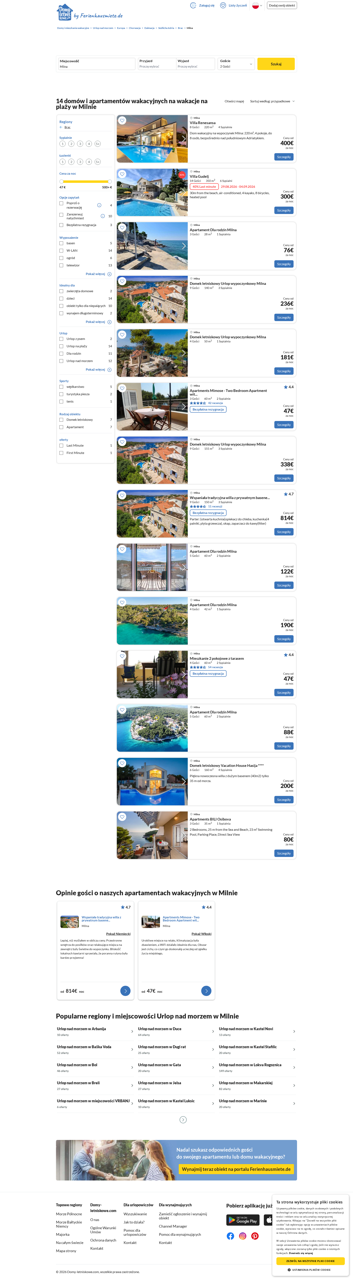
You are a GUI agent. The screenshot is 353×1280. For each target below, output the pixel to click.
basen (89, 243)
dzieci (89, 298)
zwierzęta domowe (89, 291)
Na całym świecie (69, 1242)
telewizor (89, 265)
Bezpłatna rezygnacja (89, 225)
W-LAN (89, 250)
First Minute (89, 453)
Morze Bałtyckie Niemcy (69, 1224)
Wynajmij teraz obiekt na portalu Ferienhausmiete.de (236, 1169)
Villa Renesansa (203, 123)
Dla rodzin (89, 353)
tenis (89, 401)
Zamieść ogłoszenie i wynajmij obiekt (183, 1216)
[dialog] (310, 1235)
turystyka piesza (89, 394)
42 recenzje (215, 403)
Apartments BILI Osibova (210, 819)
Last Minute (89, 445)
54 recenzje (215, 667)
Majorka (62, 1234)
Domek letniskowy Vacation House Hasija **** (227, 766)
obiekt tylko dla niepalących (89, 306)
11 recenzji (215, 506)
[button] (310, 1270)
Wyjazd (183, 60)
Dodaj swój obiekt (282, 5)
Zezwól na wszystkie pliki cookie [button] (310, 1261)
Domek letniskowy (89, 419)
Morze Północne (69, 1214)
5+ (97, 144)
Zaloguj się (206, 5)
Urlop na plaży (89, 346)
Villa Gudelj (199, 176)
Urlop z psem (89, 339)
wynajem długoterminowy (89, 313)
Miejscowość (69, 61)
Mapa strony (66, 1250)
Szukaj (276, 64)
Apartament (89, 427)
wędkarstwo (89, 386)
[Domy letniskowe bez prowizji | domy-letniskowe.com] (89, 16)
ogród (89, 258)
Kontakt (130, 1242)
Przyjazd (146, 60)
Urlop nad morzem (89, 361)
